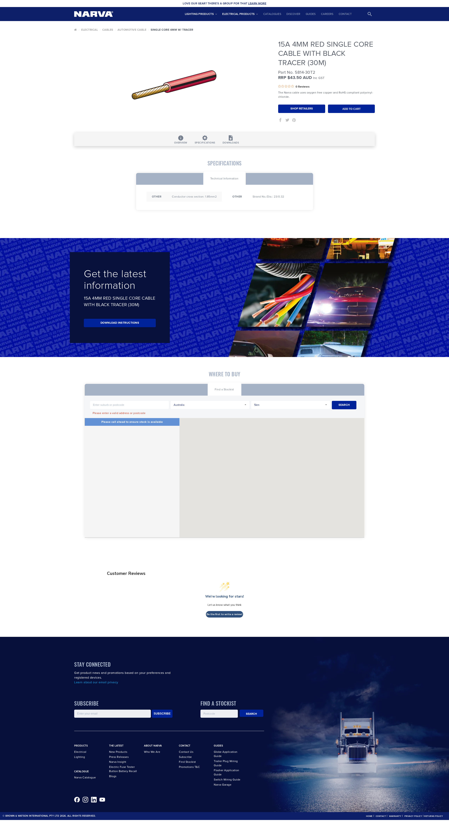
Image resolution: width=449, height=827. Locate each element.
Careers (327, 14)
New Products (118, 752)
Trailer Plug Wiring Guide (226, 763)
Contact (345, 14)
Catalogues (272, 14)
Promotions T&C (189, 767)
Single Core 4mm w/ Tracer (172, 29)
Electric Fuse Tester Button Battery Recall (123, 769)
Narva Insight (117, 762)
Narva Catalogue (85, 777)
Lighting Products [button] (199, 14)
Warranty (395, 816)
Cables (107, 29)
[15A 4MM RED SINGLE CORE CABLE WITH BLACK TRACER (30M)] (173, 85)
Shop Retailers (301, 108)
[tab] (224, 178)
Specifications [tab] (205, 143)
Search (251, 713)
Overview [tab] (180, 143)
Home (369, 816)
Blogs (112, 776)
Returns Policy (433, 816)
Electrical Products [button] (238, 14)
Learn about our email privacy (96, 682)
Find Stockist (187, 762)
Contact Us (186, 752)
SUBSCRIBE (162, 713)
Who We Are (152, 752)
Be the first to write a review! (224, 614)
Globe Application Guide (225, 754)
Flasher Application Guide (226, 772)
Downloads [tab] (231, 143)
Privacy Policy (413, 816)
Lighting (79, 757)
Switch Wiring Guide (227, 779)
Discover (293, 14)
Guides (311, 14)
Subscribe (185, 757)
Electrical (89, 29)
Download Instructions (119, 322)
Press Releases (119, 757)
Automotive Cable (132, 29)
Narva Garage (222, 784)
